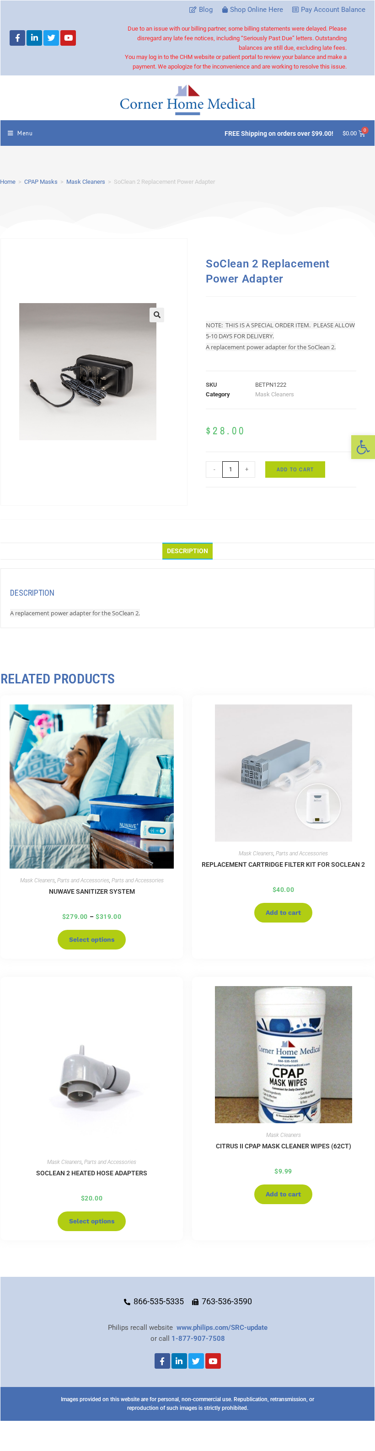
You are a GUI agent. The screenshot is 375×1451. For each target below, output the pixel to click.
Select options (91, 939)
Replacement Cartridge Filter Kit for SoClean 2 (283, 864)
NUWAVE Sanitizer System (92, 891)
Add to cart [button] (283, 912)
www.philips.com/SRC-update (222, 1327)
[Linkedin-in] (34, 38)
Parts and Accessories (83, 880)
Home (8, 181)
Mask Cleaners (85, 181)
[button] (363, 447)
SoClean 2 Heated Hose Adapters (91, 1173)
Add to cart (295, 469)
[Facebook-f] (17, 38)
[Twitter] (51, 38)
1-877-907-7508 (198, 1338)
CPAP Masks (41, 181)
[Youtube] (68, 38)
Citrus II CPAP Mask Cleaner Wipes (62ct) (283, 1146)
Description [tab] (187, 551)
